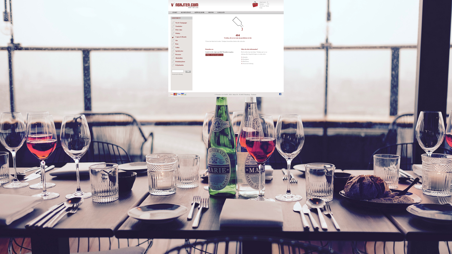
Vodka (177, 47)
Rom (176, 44)
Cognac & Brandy (180, 37)
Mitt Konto (246, 61)
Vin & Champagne (181, 23)
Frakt (261, 7)
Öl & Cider (178, 30)
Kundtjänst (186, 12)
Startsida (245, 57)
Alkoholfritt (179, 58)
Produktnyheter (180, 61)
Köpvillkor (199, 12)
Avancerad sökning (177, 74)
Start (174, 12)
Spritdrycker (179, 51)
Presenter (178, 54)
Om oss (211, 12)
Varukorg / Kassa (264, 6)
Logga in (221, 12)
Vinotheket (178, 26)
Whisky (177, 33)
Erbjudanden (179, 65)
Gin (176, 40)
